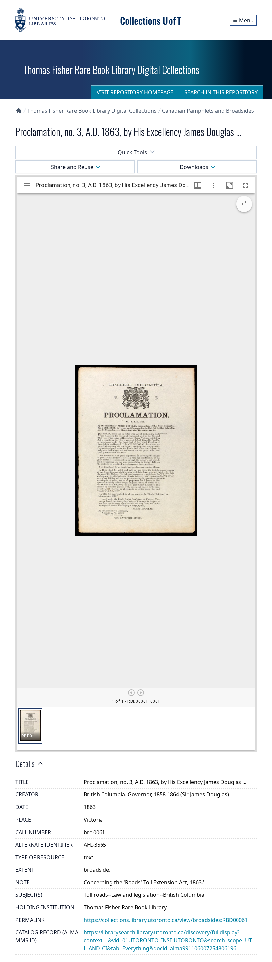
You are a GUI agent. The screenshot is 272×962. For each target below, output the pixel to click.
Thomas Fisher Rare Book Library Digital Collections (92, 110)
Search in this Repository (221, 92)
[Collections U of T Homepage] (18, 110)
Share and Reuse (72, 167)
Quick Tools (132, 152)
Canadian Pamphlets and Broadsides (208, 110)
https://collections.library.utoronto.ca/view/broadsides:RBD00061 (166, 920)
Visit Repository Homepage (135, 92)
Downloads (194, 167)
